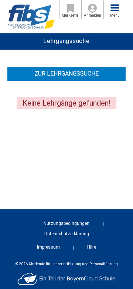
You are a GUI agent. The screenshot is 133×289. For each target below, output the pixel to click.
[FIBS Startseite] (31, 16)
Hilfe (91, 247)
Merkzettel (70, 15)
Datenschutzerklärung (66, 233)
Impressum (48, 247)
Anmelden (92, 15)
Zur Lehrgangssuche (66, 73)
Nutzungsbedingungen (66, 223)
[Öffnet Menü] (114, 8)
